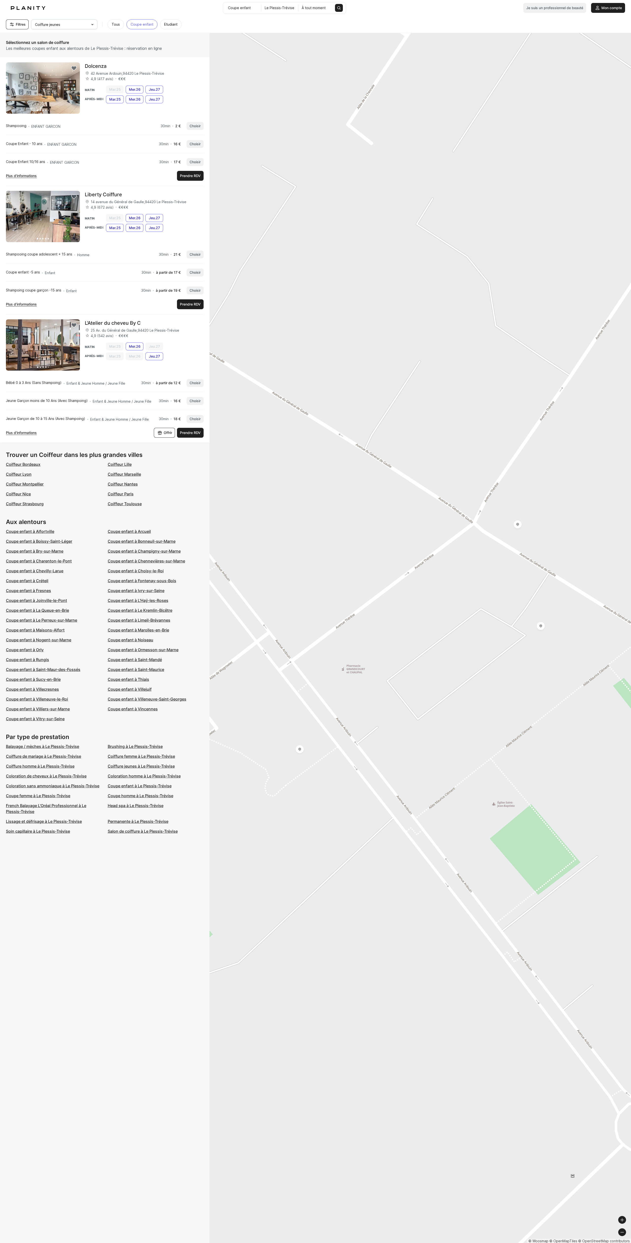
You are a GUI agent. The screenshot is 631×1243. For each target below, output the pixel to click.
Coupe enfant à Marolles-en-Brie (138, 630)
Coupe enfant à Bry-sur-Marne (34, 551)
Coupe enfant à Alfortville (30, 531)
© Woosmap (538, 1241)
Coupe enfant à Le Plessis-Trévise (140, 785)
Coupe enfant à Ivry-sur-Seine (136, 590)
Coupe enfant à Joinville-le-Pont (36, 600)
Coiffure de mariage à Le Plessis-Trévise (43, 756)
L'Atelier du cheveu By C (113, 323)
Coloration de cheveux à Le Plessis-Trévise (46, 776)
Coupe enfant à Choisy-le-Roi (136, 570)
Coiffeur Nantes (123, 484)
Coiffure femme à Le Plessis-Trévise (141, 756)
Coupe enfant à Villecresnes (32, 689)
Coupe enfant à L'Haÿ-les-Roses (138, 600)
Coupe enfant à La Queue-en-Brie (37, 610)
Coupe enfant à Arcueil (129, 531)
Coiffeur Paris (121, 493)
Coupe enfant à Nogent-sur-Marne (38, 639)
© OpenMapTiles (563, 1241)
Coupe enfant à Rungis (27, 659)
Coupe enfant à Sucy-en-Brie (33, 679)
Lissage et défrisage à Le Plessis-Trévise (44, 821)
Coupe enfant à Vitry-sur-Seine (35, 718)
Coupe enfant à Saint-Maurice (136, 669)
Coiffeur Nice (18, 493)
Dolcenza (95, 66)
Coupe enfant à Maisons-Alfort (35, 630)
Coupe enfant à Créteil (27, 580)
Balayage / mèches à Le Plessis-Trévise (42, 746)
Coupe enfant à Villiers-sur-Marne (38, 708)
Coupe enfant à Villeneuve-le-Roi (37, 699)
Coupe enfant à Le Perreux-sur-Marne (41, 620)
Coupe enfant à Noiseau (130, 639)
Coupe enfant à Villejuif (130, 689)
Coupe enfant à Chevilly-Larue (34, 570)
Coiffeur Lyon (19, 474)
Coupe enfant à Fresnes (28, 590)
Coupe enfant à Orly (25, 649)
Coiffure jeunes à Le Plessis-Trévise (141, 766)
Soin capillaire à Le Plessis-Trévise (38, 831)
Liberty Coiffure (103, 195)
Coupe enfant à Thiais (128, 679)
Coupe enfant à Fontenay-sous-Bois (142, 580)
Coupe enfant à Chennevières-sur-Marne (146, 560)
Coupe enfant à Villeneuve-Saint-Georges (147, 699)
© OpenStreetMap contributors (604, 1241)
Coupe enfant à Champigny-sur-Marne (144, 551)
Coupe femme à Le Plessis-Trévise (38, 795)
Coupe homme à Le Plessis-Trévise (140, 795)
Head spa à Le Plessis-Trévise (135, 805)
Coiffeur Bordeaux (23, 464)
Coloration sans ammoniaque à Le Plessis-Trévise (52, 785)
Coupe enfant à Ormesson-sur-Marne (143, 649)
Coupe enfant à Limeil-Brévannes (139, 620)
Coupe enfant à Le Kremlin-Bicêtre (140, 610)
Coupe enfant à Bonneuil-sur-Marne (141, 541)
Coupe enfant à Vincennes (133, 708)
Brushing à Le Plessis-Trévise (135, 746)
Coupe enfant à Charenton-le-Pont (39, 560)
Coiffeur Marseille (124, 474)
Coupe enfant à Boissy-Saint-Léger (39, 541)
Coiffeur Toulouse (125, 503)
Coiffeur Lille (120, 464)
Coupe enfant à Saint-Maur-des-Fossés (43, 669)
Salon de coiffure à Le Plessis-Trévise (143, 831)
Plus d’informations (21, 176)
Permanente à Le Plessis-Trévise (138, 821)
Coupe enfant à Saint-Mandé (135, 659)
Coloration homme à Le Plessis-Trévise (144, 776)
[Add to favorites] (74, 68)
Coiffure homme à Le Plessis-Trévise (40, 766)
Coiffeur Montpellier (25, 484)
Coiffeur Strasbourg (25, 503)
